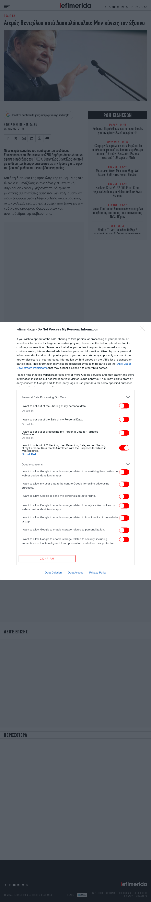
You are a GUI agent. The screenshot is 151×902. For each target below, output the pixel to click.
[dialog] (75, 451)
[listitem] (75, 397)
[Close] (143, 329)
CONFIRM (47, 558)
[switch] (124, 405)
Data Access (75, 572)
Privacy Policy (97, 572)
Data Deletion (53, 572)
